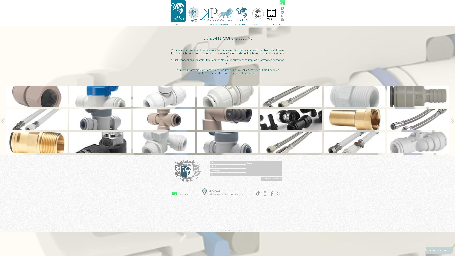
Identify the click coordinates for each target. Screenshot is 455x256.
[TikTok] (282, 8)
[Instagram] (282, 12)
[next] (452, 120)
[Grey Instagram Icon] (265, 193)
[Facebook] (282, 16)
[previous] (2, 120)
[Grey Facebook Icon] (272, 193)
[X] (282, 19)
